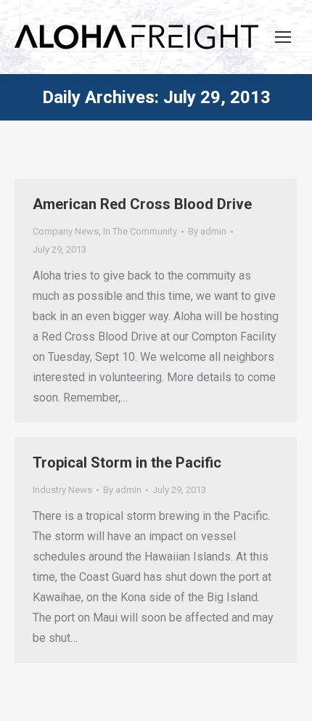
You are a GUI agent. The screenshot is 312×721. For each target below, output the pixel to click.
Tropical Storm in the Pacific (127, 462)
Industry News (62, 489)
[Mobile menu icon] (282, 37)
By (207, 231)
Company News (66, 231)
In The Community (140, 231)
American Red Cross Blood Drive (142, 204)
